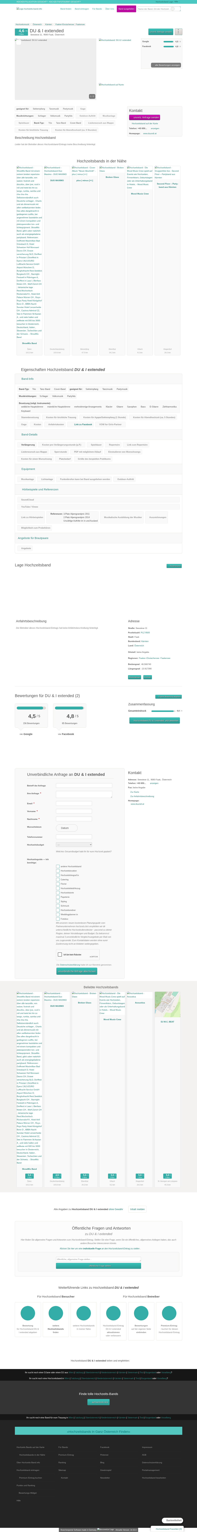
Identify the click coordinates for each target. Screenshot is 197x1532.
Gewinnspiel (105, 1470)
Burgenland (150, 1372)
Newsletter (105, 1478)
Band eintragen (82, 9)
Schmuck (65, 906)
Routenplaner (175, 566)
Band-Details (29, 434)
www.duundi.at (149, 133)
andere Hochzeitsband (71, 866)
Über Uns (109, 9)
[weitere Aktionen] (178, 32)
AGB (144, 1455)
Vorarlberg (166, 1372)
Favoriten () (169, 1529)
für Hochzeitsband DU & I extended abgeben (28, 1328)
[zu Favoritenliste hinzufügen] (18, 42)
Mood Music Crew (140, 194)
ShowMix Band (29, 343)
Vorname (31, 811)
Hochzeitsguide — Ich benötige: (38, 861)
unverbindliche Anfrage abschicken (77, 971)
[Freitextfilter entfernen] (173, 9)
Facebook (104, 1447)
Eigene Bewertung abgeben (169, 697)
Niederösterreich (109, 1372)
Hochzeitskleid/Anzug (70, 888)
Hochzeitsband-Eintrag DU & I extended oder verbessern (113, 1330)
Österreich (139, 645)
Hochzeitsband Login (164, 2)
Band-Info (27, 378)
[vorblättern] (89, 69)
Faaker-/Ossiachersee (149, 658)
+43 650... (142, 128)
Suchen (178, 8)
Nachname (32, 819)
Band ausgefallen (126, 9)
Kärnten (145, 641)
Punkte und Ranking (26, 1485)
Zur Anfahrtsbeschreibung (142, 796)
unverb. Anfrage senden (161, 32)
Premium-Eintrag (176, 164)
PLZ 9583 (145, 632)
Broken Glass (112, 177)
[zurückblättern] (22, 69)
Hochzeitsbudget (35, 845)
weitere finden (56, 1328)
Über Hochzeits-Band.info (28, 1462)
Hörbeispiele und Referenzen (39, 489)
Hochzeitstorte (67, 892)
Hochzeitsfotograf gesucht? (65, 2)
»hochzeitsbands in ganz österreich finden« (98, 1431)
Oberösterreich (92, 1372)
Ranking (62, 1462)
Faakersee (165, 658)
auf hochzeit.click (99, 1402)
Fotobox (64, 919)
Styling (64, 901)
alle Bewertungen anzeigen (167, 65)
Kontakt (147, 677)
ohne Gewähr (116, 1209)
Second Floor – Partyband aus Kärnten (167, 185)
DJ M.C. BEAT (167, 1022)
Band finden (65, 9)
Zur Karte (134, 792)
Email (30, 803)
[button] (55, 69)
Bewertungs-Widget (28, 1493)
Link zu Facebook (83, 424)
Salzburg (79, 1372)
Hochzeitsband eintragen (28, 1470)
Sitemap (62, 1470)
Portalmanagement (151, 1470)
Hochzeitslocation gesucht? (32, 2)
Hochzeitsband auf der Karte (144, 123)
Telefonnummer (34, 837)
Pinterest (104, 1455)
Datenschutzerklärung (70, 965)
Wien (71, 1372)
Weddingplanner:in (69, 914)
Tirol (141, 1372)
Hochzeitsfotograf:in (70, 875)
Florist (63, 884)
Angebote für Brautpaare (33, 538)
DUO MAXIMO (57, 180)
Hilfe (176, 2)
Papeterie (65, 897)
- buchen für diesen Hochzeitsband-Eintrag (169, 1328)
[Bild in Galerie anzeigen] (119, 54)
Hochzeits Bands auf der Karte (30, 1447)
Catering (65, 879)
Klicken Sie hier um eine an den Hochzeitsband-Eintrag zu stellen (99, 1248)
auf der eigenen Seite (141, 1328)
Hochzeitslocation (69, 871)
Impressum (147, 1447)
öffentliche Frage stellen (99, 1266)
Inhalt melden (137, 1209)
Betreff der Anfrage (36, 785)
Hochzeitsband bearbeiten (154, 1478)
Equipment (28, 468)
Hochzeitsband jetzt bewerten (155, 720)
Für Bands (97, 9)
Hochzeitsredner (68, 910)
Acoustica (140, 1003)
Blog (102, 1462)
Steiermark (132, 1372)
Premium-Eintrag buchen (30, 1478)
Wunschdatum (34, 827)
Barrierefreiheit (174, 1520)
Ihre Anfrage (33, 793)
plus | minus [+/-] (84, 180)
